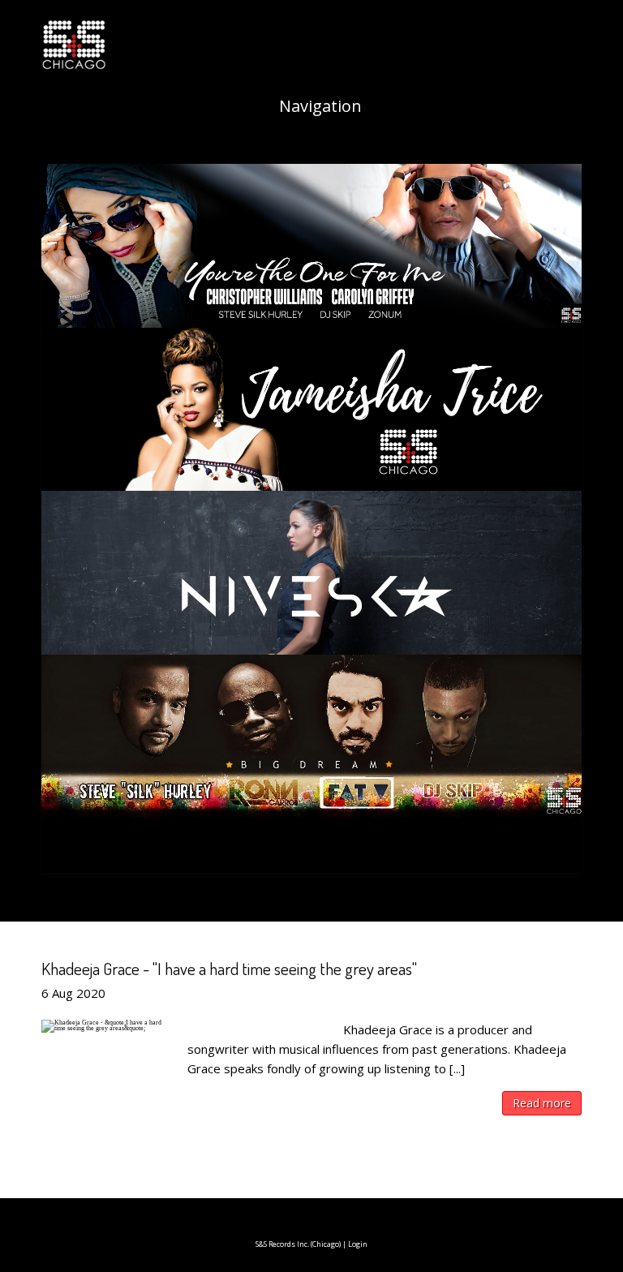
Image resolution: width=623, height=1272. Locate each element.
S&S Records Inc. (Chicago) (298, 1244)
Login (357, 1244)
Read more (542, 1103)
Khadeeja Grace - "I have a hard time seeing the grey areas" (229, 968)
